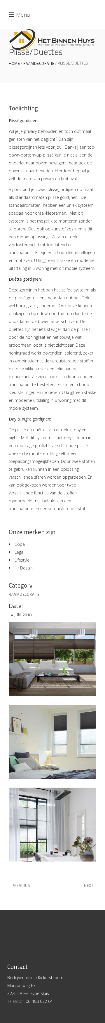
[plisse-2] (52, 659)
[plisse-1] (52, 825)
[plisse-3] (52, 742)
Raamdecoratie (39, 63)
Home (14, 63)
